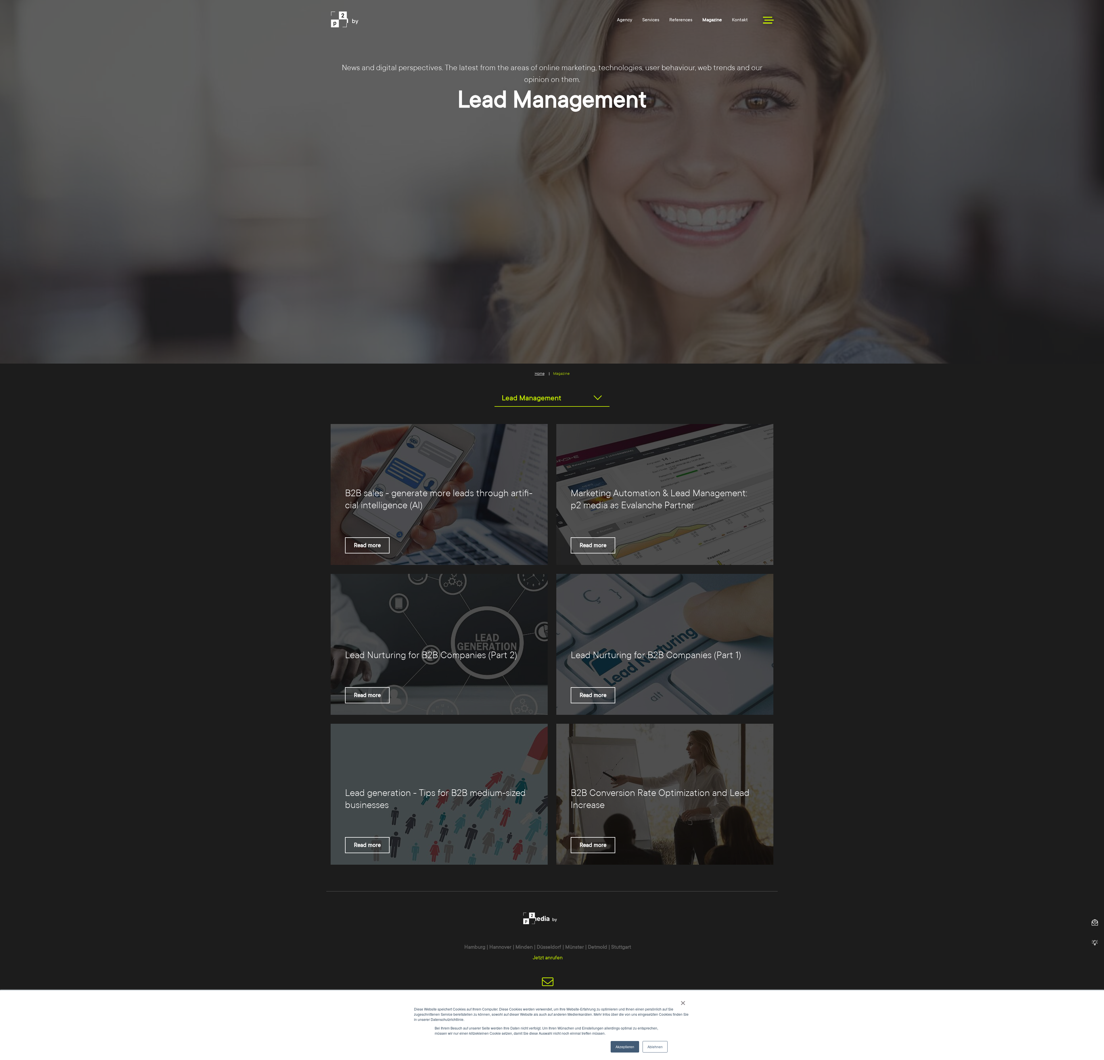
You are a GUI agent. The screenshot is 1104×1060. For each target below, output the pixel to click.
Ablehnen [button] (655, 1046)
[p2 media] (370, 19)
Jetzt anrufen (548, 957)
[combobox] (552, 398)
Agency (624, 19)
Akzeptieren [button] (625, 1046)
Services (650, 19)
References (680, 19)
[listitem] (439, 494)
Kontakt (740, 19)
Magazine (712, 19)
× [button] (683, 1001)
